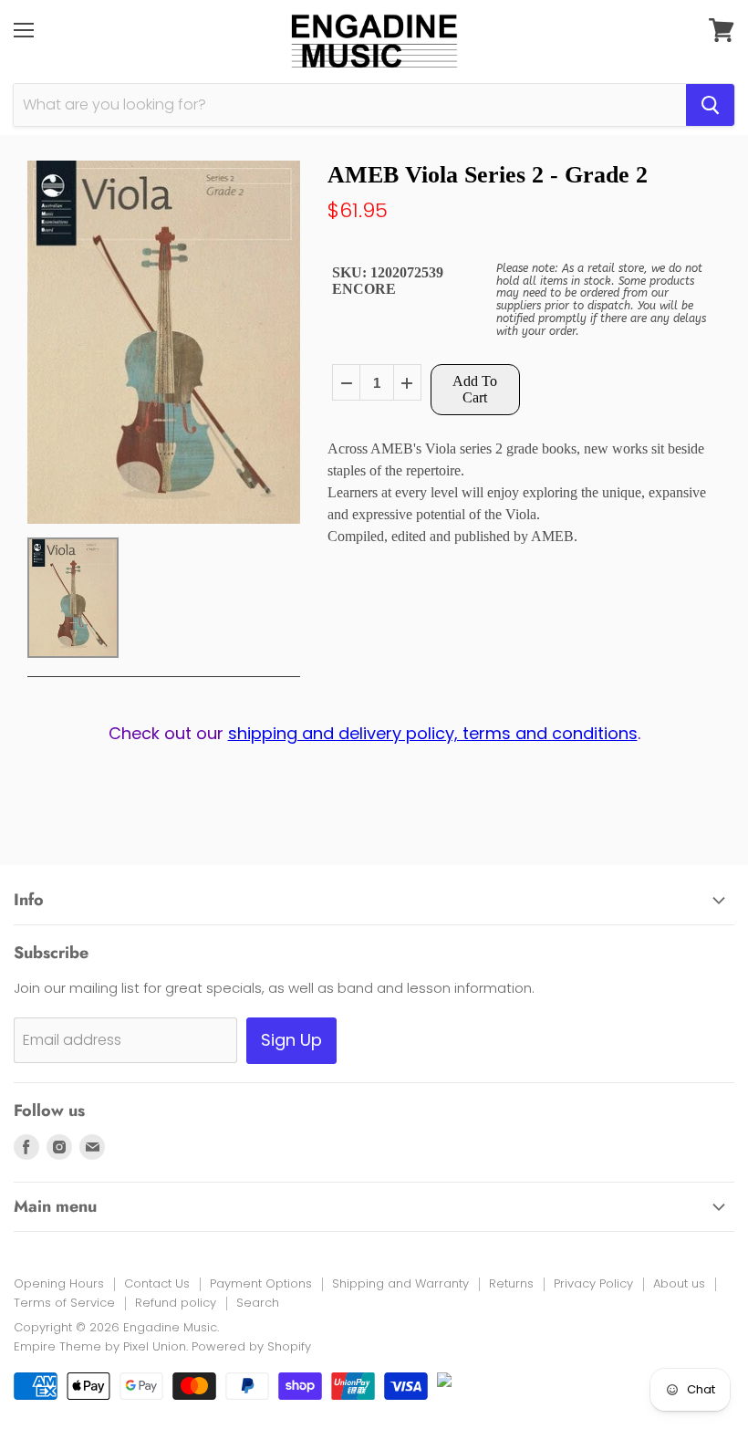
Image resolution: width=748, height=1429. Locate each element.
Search (257, 1302)
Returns (511, 1283)
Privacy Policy (593, 1283)
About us (679, 1283)
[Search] (710, 105)
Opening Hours (59, 1283)
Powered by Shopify (251, 1346)
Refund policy (175, 1302)
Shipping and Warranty (400, 1283)
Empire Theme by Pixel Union (100, 1346)
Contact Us (157, 1283)
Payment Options (261, 1283)
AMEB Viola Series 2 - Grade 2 (487, 175)
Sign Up (291, 1039)
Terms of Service (64, 1302)
